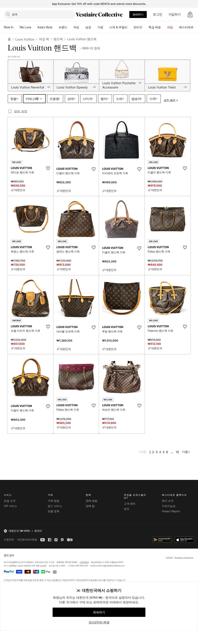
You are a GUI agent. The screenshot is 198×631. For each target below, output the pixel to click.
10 (177, 452)
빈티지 (138, 27)
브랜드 (63, 27)
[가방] (106, 27)
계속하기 (99, 612)
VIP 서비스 (10, 506)
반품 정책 (53, 511)
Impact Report (171, 511)
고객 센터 (129, 503)
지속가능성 (168, 506)
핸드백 (58, 39)
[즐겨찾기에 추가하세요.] (48, 168)
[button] (190, 14)
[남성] (94, 27)
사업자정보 (84, 562)
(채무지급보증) (90, 580)
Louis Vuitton (24, 39)
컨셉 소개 (9, 501)
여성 (76, 27)
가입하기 (174, 14)
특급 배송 (154, 27)
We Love (25, 27)
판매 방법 (91, 501)
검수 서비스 (55, 506)
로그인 (157, 14)
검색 (14, 14)
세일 (170, 27)
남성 (88, 27)
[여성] (82, 27)
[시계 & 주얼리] (130, 27)
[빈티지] (145, 27)
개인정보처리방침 (27, 539)
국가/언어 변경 (99, 622)
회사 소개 (167, 501)
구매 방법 (53, 501)
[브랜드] (70, 27)
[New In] (16, 27)
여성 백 (44, 39)
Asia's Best (45, 27)
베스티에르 (186, 27)
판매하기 (138, 14)
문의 (126, 509)
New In (8, 27)
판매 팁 (90, 506)
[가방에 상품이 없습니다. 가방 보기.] (190, 14)
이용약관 (9, 539)
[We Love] (34, 27)
